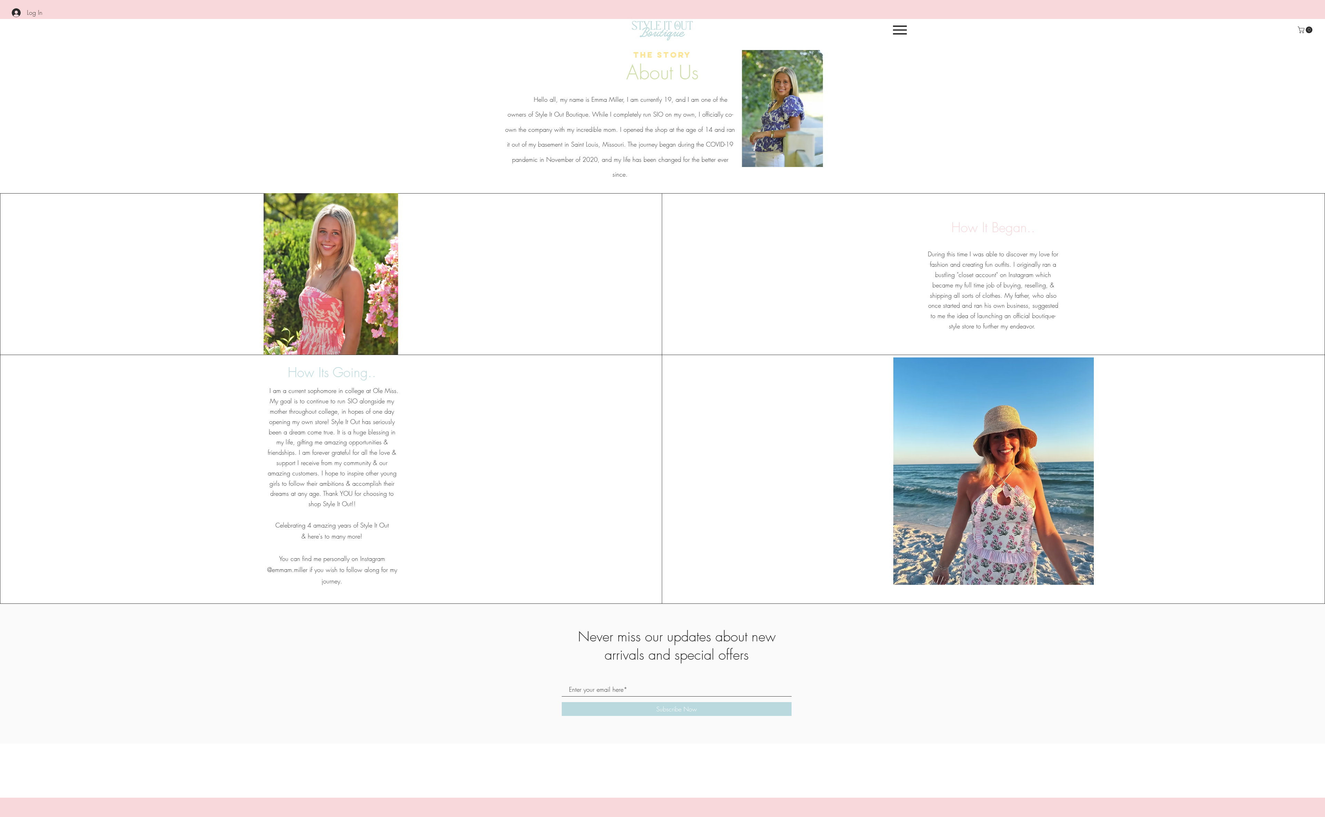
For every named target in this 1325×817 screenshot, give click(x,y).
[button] (1306, 30)
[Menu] (899, 29)
